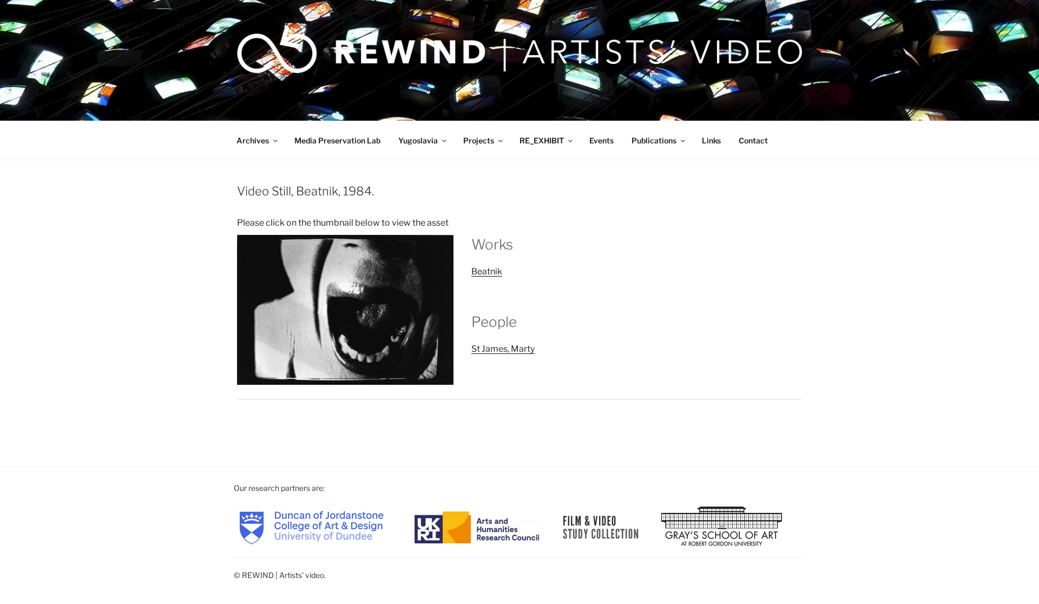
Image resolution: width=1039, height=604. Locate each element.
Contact (753, 140)
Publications (654, 140)
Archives (252, 140)
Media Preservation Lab (337, 140)
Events (601, 140)
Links (711, 140)
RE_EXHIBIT (542, 140)
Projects (478, 140)
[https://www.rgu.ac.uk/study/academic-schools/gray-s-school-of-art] (721, 526)
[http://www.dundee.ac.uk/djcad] (311, 526)
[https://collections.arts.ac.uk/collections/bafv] (601, 526)
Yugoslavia (418, 140)
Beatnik (486, 271)
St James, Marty (503, 349)
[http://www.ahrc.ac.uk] (477, 526)
